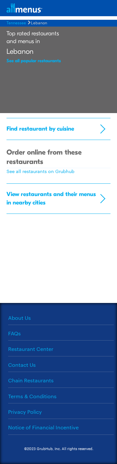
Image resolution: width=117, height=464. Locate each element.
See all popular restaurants (33, 61)
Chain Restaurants (31, 380)
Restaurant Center (30, 348)
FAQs (14, 333)
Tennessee (16, 22)
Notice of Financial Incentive (43, 427)
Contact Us (22, 364)
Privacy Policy (25, 411)
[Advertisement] (58, 260)
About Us (19, 317)
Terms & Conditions (32, 396)
